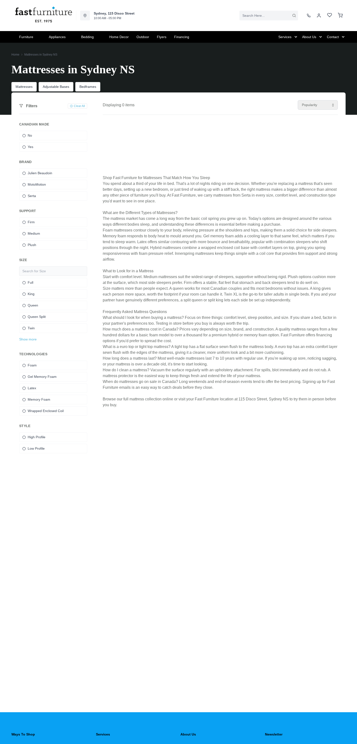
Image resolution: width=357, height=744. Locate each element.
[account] (318, 15)
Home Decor (119, 37)
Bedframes (87, 87)
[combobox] (268, 15)
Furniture (26, 37)
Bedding (87, 37)
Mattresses (24, 87)
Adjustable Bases (56, 87)
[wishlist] (329, 16)
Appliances (57, 37)
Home (15, 54)
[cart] (340, 15)
